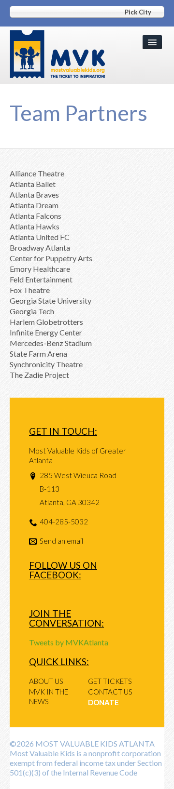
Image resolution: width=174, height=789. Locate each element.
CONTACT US (110, 691)
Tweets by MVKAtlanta (68, 642)
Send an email (61, 540)
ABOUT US (46, 681)
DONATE (103, 702)
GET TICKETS (110, 681)
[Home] (57, 54)
